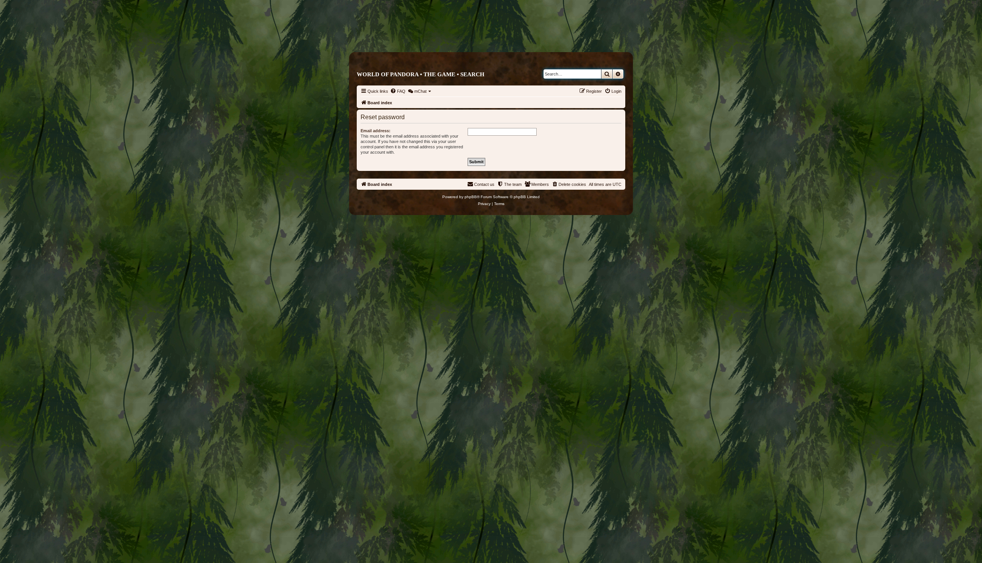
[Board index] (523, 37)
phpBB (471, 197)
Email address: (375, 130)
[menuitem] (397, 91)
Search (472, 74)
